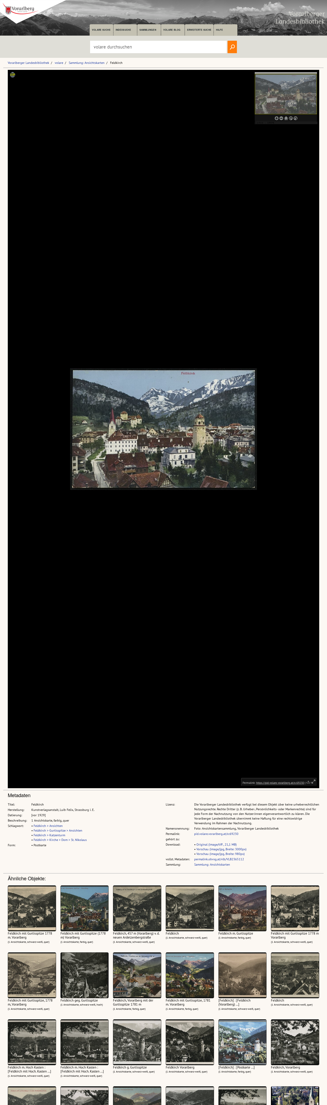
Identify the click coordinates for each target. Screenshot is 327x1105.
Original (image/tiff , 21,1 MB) (216, 844)
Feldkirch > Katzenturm (49, 835)
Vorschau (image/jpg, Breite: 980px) (220, 854)
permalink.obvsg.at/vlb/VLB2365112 (219, 859)
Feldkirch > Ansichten (48, 826)
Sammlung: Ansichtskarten (87, 63)
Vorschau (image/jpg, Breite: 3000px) (221, 849)
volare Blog (172, 29)
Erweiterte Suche (199, 29)
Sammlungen (147, 29)
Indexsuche (123, 29)
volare (59, 63)
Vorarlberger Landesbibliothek (28, 63)
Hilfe (219, 29)
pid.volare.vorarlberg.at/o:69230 (216, 834)
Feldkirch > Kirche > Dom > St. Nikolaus (60, 840)
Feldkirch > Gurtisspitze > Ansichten (58, 830)
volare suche (101, 29)
